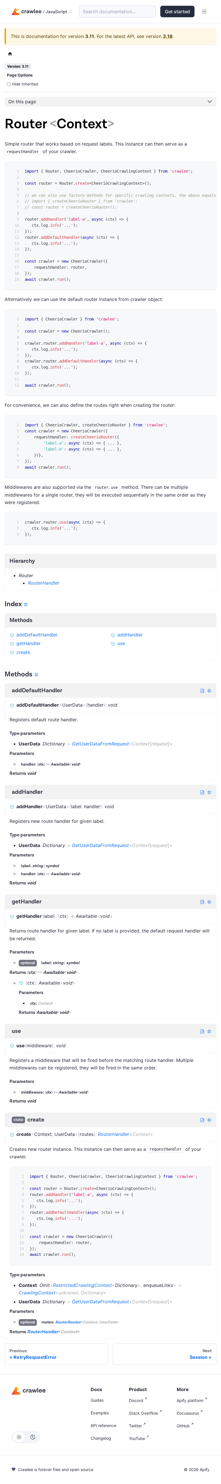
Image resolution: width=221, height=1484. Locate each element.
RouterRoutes (68, 1322)
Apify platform (190, 1400)
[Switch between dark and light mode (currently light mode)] (26, 1437)
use (121, 643)
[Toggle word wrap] (197, 169)
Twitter (135, 1425)
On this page (22, 101)
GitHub (183, 1425)
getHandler (28, 643)
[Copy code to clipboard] (208, 169)
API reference (103, 1425)
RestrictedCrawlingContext (82, 1285)
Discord (136, 1400)
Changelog (101, 1438)
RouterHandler (43, 583)
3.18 (168, 36)
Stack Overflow (143, 1413)
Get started (177, 11)
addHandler (130, 635)
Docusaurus (188, 1413)
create (23, 652)
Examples (100, 1412)
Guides (97, 1400)
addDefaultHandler (37, 635)
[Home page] (10, 53)
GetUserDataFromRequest (100, 744)
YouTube (137, 1438)
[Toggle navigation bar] (204, 11)
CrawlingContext (37, 1293)
